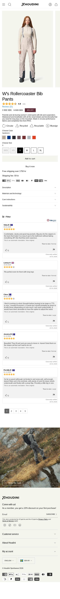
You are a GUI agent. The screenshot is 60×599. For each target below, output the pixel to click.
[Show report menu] (54, 249)
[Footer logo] (10, 497)
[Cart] (56, 4)
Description (6, 187)
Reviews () (7, 107)
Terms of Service (8, 521)
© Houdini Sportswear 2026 (12, 568)
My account (7, 551)
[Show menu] (3, 4)
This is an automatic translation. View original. (19, 240)
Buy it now (30, 166)
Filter (8, 217)
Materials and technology (11, 193)
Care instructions (8, 200)
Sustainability (7, 206)
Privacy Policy (43, 519)
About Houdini (9, 543)
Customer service (10, 534)
